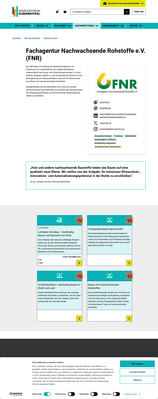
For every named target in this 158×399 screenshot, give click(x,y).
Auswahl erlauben (137, 372)
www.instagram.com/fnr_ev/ (112, 129)
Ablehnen (137, 380)
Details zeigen (131, 394)
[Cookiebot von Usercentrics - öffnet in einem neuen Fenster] (16, 394)
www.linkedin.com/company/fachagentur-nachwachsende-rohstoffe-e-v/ (118, 115)
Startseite (16, 38)
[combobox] (100, 12)
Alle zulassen (137, 364)
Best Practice (22, 26)
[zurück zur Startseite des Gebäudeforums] (26, 11)
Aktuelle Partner (50, 38)
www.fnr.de (104, 102)
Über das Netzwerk (32, 38)
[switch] (71, 394)
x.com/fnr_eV (105, 123)
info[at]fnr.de (105, 108)
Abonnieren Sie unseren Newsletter (124, 3)
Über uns (139, 12)
